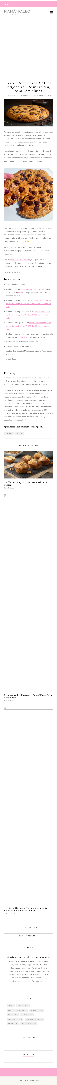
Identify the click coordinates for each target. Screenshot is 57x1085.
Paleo (12, 1015)
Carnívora (22, 1006)
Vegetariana (29, 1024)
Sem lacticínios (34, 1019)
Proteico (27, 1015)
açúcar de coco (30, 289)
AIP (10, 1006)
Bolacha (9, 433)
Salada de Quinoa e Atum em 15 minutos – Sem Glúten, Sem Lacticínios (27, 909)
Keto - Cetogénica (17, 1010)
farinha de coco (23, 337)
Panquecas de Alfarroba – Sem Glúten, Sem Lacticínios (28, 696)
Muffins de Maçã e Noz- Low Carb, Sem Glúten (25, 483)
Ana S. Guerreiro (45, 95)
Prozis (20, 292)
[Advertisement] (28, 29)
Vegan (12, 1024)
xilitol (44, 289)
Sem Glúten (15, 1019)
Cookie (19, 433)
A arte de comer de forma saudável (28, 957)
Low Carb (36, 1010)
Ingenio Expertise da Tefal (19, 260)
